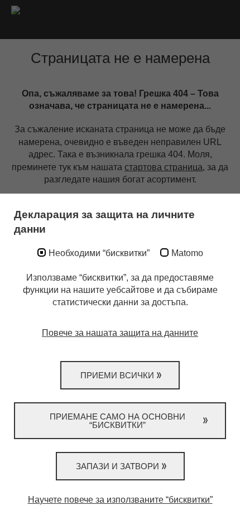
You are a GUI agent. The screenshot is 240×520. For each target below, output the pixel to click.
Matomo (187, 253)
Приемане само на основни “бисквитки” (117, 421)
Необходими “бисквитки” (99, 253)
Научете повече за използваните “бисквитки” (120, 499)
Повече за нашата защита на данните (120, 333)
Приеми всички (117, 375)
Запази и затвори (117, 466)
